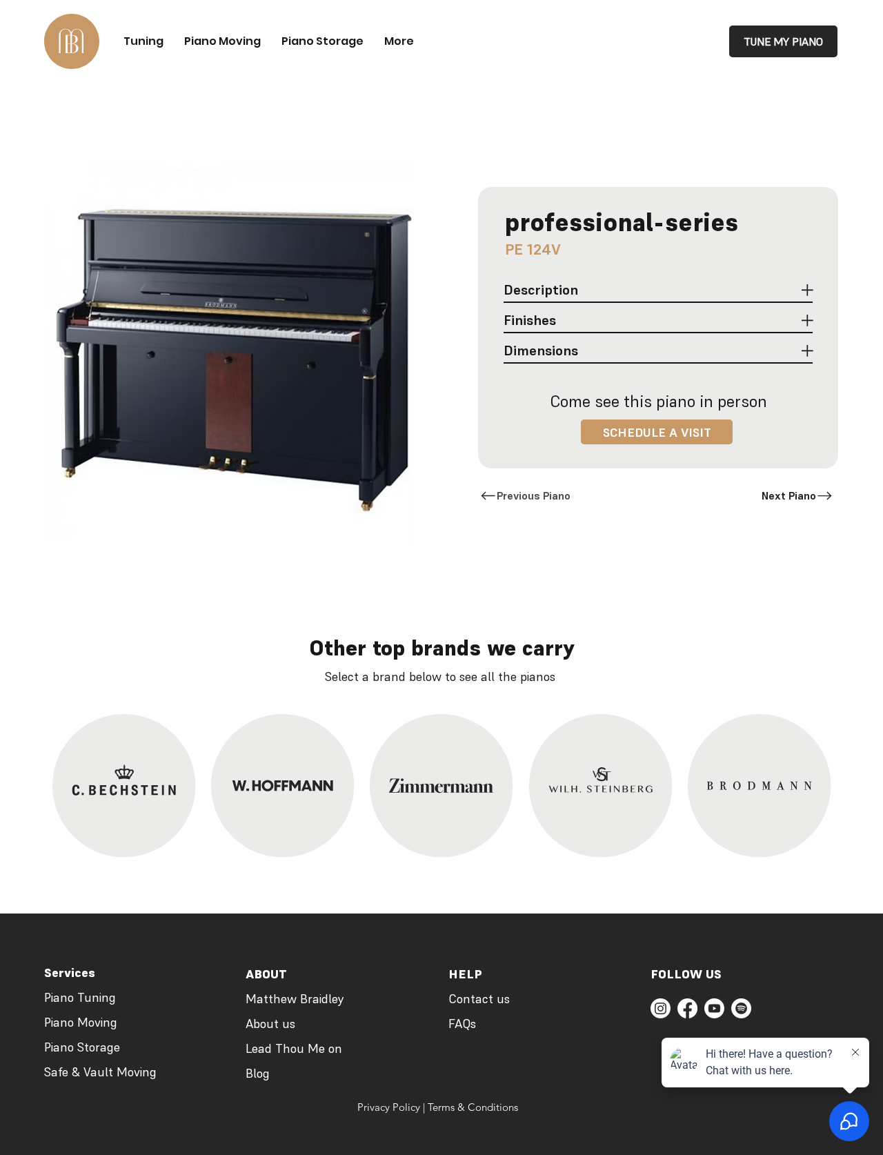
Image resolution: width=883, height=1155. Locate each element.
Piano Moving (80, 1022)
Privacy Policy (388, 1107)
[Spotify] (741, 1008)
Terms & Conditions (473, 1107)
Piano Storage (82, 1047)
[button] (657, 431)
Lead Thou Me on (294, 1048)
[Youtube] (714, 1008)
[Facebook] (687, 1008)
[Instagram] (661, 1008)
